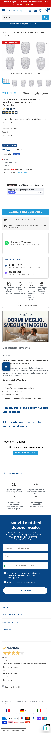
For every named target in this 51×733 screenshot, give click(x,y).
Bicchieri (21, 32)
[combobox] (8, 565)
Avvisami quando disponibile (25, 212)
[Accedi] (35, 10)
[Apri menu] (3, 10)
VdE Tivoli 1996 (9, 93)
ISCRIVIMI (25, 590)
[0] (46, 10)
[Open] (6, 366)
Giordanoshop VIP (21, 172)
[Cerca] (45, 17)
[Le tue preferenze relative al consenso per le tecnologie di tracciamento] (46, 728)
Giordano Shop (8, 32)
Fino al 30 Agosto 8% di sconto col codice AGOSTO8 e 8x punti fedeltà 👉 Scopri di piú (25, 3)
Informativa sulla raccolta (13, 730)
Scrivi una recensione (25, 452)
